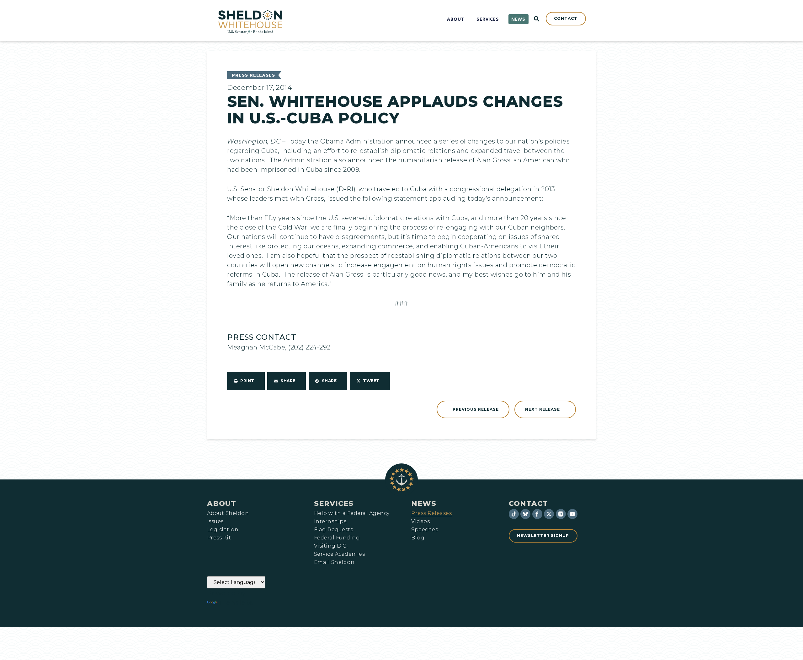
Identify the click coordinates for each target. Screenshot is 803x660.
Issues (215, 521)
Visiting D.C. (331, 546)
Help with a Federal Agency (351, 513)
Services (334, 503)
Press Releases (253, 75)
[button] (246, 381)
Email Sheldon (334, 562)
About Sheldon (228, 513)
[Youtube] (572, 514)
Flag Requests (333, 530)
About (221, 503)
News (423, 503)
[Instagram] (561, 514)
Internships (330, 521)
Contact (528, 503)
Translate (236, 602)
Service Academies (339, 554)
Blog (417, 538)
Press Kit (219, 538)
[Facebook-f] (537, 514)
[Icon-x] (549, 514)
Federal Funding (337, 538)
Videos (420, 521)
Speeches (424, 530)
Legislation (222, 530)
